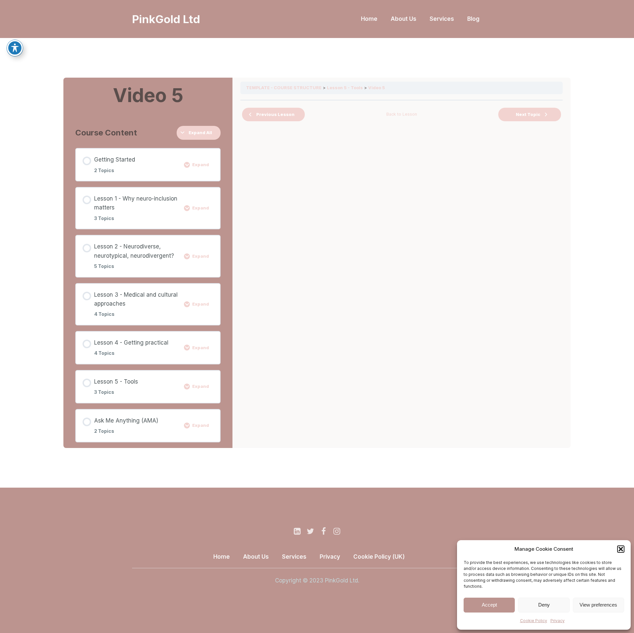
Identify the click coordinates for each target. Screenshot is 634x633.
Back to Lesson (401, 114)
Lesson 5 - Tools (345, 87)
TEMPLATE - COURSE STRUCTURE (284, 87)
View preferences (598, 605)
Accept (489, 605)
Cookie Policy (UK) (379, 556)
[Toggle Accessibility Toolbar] (15, 48)
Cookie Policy (533, 620)
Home (369, 19)
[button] (620, 549)
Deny (544, 605)
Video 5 (376, 87)
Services (442, 19)
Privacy (557, 620)
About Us (403, 19)
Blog (473, 19)
